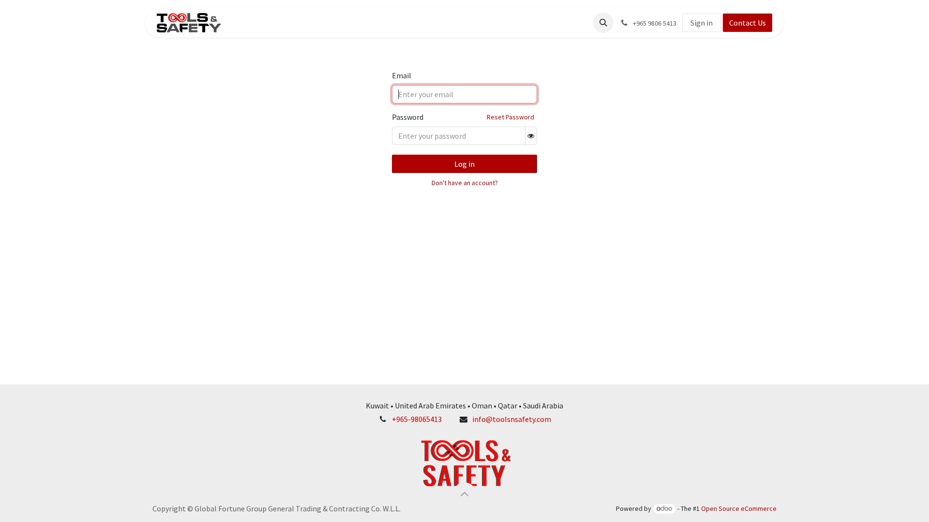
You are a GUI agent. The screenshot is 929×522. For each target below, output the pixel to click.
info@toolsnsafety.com (511, 419)
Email (401, 75)
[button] (603, 23)
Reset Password (510, 117)
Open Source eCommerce (739, 508)
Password (407, 117)
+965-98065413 (417, 419)
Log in (464, 164)
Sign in (701, 23)
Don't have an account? (465, 182)
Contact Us (747, 23)
